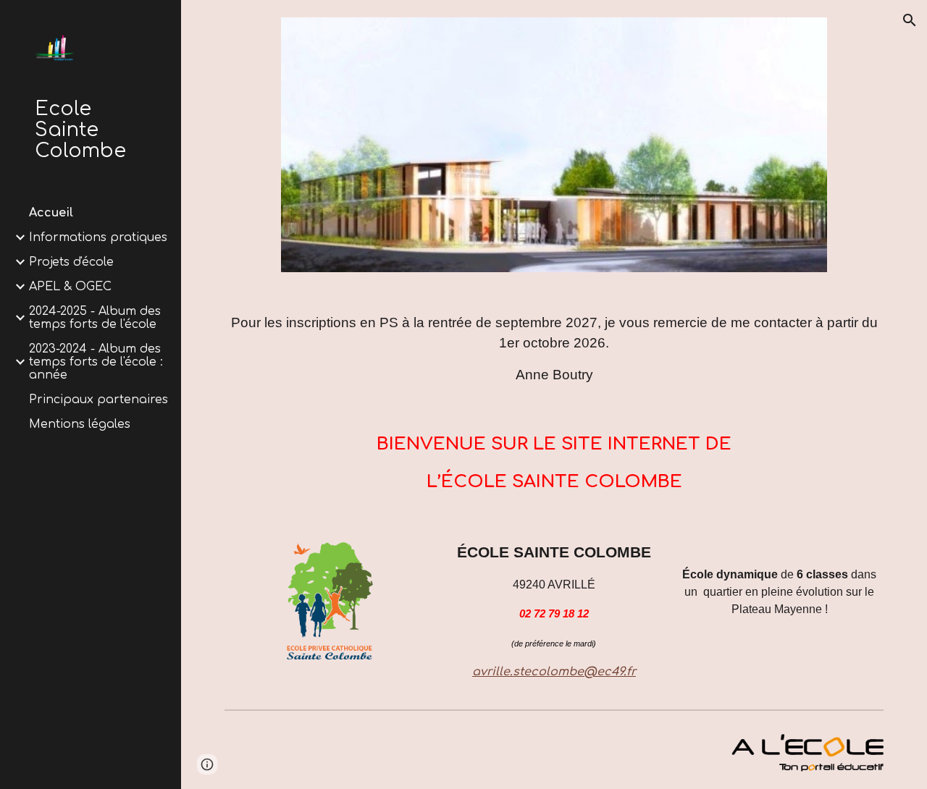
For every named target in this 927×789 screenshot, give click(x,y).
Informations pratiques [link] (98, 237)
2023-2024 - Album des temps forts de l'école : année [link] (96, 361)
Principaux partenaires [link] (98, 399)
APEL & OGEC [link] (70, 286)
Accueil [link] (51, 212)
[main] (554, 349)
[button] (909, 20)
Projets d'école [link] (71, 262)
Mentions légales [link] (79, 424)
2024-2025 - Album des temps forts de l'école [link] (95, 318)
